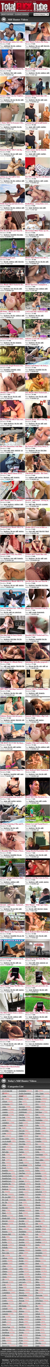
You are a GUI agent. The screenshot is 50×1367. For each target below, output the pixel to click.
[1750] (9, 1311)
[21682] (39, 1109)
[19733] (25, 1144)
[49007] (24, 1319)
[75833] (6, 1284)
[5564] (24, 1300)
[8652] (23, 1343)
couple (19, 73)
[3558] (23, 1202)
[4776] (6, 1128)
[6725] (23, 1125)
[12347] (24, 1114)
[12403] (40, 1130)
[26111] (25, 1091)
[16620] (25, 1120)
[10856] (40, 1197)
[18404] (40, 1287)
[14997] (6, 1160)
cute (40, 666)
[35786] (40, 1181)
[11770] (41, 1178)
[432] (8, 1173)
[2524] (24, 1327)
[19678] (25, 1183)
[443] (9, 1176)
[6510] (23, 1104)
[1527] (24, 1189)
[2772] (39, 1292)
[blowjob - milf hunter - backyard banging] (12, 894)
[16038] (40, 1117)
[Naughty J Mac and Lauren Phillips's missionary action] (37, 733)
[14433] (24, 1146)
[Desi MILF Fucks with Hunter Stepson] (12, 58)
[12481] (39, 1136)
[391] (8, 1183)
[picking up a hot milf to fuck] (12, 166)
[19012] (7, 1186)
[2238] (6, 1287)
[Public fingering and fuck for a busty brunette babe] (12, 193)
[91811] (25, 1218)
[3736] (39, 1189)
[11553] (25, 1157)
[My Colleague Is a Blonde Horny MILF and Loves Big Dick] (12, 652)
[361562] (41, 1271)
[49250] (6, 1213)
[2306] (23, 1138)
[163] (23, 1096)
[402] (38, 1247)
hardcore (32, 46)
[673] (39, 1314)
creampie (45, 504)
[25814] (5, 1093)
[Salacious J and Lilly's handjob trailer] (37, 328)
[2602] (9, 1178)
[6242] (23, 1258)
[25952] (39, 1091)
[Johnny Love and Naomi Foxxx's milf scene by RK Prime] (37, 814)
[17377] (40, 1207)
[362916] (8, 1221)
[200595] (8, 1194)
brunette (18, 343)
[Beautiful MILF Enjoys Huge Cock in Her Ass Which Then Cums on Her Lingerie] (12, 759)
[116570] (40, 1234)
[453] (40, 1149)
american (18, 612)
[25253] (40, 1279)
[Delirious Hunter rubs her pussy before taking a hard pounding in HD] (12, 706)
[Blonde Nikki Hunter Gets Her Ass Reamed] (37, 247)
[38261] (40, 1345)
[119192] (7, 1300)
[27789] (8, 1114)
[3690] (6, 1343)
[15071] (39, 1168)
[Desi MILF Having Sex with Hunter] (37, 166)
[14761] (25, 1231)
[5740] (23, 1247)
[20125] (25, 1173)
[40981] (6, 1340)
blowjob (46, 46)
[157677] (9, 1345)
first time (20, 235)
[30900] (7, 1258)
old (23, 720)
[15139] (40, 1183)
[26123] (24, 1181)
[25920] (40, 1202)
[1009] (6, 1106)
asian (18, 370)
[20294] (40, 1268)
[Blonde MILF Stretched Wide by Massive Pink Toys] (37, 598)
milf (42, 46)
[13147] (24, 1191)
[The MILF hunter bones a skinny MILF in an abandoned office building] (12, 1002)
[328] (7, 1335)
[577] (23, 1194)
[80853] (24, 1324)
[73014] (39, 1311)
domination (38, 1044)
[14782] (41, 1120)
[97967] (26, 1295)
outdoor (18, 46)
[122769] (24, 1276)
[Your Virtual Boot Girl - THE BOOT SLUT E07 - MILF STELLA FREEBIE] (12, 598)
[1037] (22, 1101)
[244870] (23, 1303)
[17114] (24, 1332)
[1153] (24, 1221)
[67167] (24, 1271)
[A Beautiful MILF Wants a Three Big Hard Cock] (12, 840)
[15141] (23, 1340)
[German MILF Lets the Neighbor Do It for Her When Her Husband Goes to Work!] (12, 85)
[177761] (7, 1215)
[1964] (24, 1330)
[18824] (6, 1229)
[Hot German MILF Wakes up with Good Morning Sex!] (37, 220)
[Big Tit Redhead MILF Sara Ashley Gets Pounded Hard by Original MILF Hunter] (12, 409)
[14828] (24, 1170)
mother (43, 127)
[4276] (23, 1337)
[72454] (41, 1295)
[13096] (23, 1266)
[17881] (40, 1274)
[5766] (6, 1210)
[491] (7, 1104)
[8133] (23, 1197)
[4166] (39, 1210)
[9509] (23, 1253)
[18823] (7, 1239)
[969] (5, 1237)
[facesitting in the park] (12, 247)
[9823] (6, 1120)
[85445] (24, 1207)
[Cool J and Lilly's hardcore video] (37, 301)
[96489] (6, 1191)
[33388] (6, 1316)
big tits (13, 46)
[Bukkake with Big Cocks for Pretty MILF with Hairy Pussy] (37, 867)
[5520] (23, 1284)
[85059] (6, 1133)
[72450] (7, 1096)
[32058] (23, 1237)
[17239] (40, 1327)
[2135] (40, 1343)
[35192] (25, 1279)
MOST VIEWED (7, 14)
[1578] (7, 1231)
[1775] (7, 1330)
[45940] (24, 1106)
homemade (40, 612)
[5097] (6, 1226)
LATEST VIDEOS (21, 14)
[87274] (8, 1303)
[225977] (8, 1245)
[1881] (23, 1260)
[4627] (8, 1253)
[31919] (25, 1093)
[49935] (41, 1255)
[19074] (40, 1231)
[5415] (6, 1168)
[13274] (6, 1255)
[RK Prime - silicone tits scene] (12, 301)
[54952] (40, 1170)
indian (31, 181)
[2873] (7, 1242)
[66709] (24, 1274)
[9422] (40, 1319)
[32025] (41, 1250)
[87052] (40, 1138)
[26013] (23, 1215)
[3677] (40, 1194)
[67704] (7, 1314)
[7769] (6, 1154)
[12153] (7, 1295)
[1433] (23, 1160)
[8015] (6, 1276)
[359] (40, 1221)
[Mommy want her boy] (12, 382)
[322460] (8, 1109)
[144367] (7, 1149)
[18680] (24, 1290)
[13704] (41, 1112)
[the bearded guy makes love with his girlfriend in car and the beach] (12, 31)
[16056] (24, 1292)
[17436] (40, 1152)
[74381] (40, 1282)
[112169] (39, 1144)
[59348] (23, 1099)
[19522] (41, 1141)
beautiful (13, 127)
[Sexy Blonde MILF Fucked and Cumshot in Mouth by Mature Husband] (37, 382)
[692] (23, 1130)
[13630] (40, 1245)
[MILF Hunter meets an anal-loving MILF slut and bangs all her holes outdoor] (12, 490)
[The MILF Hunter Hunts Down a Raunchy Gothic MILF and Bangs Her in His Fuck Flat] (12, 463)
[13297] (40, 1239)
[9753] (7, 1207)
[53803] (7, 1091)
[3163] (40, 1146)
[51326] (39, 1125)
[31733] (6, 1157)
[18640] (5, 1099)
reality (38, 127)
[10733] (6, 1266)
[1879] (24, 1239)
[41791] (6, 1165)
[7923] (7, 1130)
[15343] (40, 1337)
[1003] (39, 1213)
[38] (23, 1223)
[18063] (8, 1138)
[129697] (6, 1117)
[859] (40, 1199)
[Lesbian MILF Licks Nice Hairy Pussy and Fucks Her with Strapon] (12, 544)
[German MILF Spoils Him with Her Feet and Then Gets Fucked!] (37, 85)
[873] (40, 1205)
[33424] (40, 1162)
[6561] (7, 1247)
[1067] (40, 1322)
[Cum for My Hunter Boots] (37, 1029)
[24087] (8, 1292)
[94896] (39, 1306)
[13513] (41, 1242)
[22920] (7, 1223)
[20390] (7, 1260)
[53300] (39, 1340)
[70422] (6, 1162)
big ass (38, 46)
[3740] (24, 1117)
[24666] (7, 1298)
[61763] (25, 1245)
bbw (12, 73)
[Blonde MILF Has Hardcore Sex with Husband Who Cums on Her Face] (37, 787)
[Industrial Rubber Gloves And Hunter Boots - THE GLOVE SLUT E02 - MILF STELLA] (12, 948)
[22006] (42, 1160)
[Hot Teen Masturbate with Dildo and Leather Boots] (12, 436)
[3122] (24, 1316)
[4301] (40, 1229)
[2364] (7, 1144)
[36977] (23, 1154)
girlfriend (7, 46)
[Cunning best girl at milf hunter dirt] (37, 112)
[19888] (7, 1125)
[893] (23, 1263)
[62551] (23, 1335)
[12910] (7, 1101)
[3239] (24, 1152)
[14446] (24, 1176)
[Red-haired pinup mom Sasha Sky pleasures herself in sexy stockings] (12, 787)
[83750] (8, 1332)
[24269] (39, 1298)
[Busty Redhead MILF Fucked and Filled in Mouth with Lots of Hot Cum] (37, 759)
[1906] (23, 1322)
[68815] (23, 1136)
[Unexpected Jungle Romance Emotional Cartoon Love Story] (12, 355)
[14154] (6, 1205)
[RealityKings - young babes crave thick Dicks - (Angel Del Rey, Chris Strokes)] (37, 193)
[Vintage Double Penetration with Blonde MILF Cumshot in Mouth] (37, 840)
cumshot (46, 1044)
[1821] (7, 1152)
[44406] (39, 1223)
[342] (39, 1096)
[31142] (40, 1215)
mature (41, 235)
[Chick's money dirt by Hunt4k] (37, 139)
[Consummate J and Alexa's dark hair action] (12, 328)
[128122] (6, 1136)
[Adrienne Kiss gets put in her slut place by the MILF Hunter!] (37, 975)
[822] (5, 1250)
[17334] (40, 1260)
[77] (24, 1306)
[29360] (23, 1213)
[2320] (7, 1271)
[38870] (25, 1199)
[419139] (25, 1210)
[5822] (40, 1332)
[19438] (41, 1300)
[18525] (23, 1168)
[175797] (8, 1199)
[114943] (40, 1104)
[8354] (6, 1146)
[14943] (23, 1255)
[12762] (25, 1282)
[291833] (7, 1202)
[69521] (7, 1170)
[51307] (23, 1122)
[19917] (39, 1218)
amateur (17, 450)
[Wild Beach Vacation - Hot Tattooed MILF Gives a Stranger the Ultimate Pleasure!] (37, 463)
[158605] (40, 1157)
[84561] (23, 1268)
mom (30, 127)
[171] (8, 1234)
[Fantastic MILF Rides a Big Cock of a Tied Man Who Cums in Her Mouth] (37, 706)
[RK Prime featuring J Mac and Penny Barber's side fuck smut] (12, 814)
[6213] (6, 1324)
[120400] (24, 1229)
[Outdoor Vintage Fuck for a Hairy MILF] (12, 867)
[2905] (7, 1263)
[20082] (40, 1122)
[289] (6, 1306)
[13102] (39, 1114)
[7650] (40, 1284)
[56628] (24, 1250)
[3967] (23, 1308)
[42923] (40, 1106)
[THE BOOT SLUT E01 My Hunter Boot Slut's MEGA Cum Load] (12, 733)
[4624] (40, 1276)
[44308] (7, 1282)
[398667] (41, 1099)
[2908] (39, 1237)
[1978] (39, 1263)
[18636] (40, 1128)
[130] (8, 1327)
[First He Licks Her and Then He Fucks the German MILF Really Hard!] (12, 220)
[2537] (8, 1197)
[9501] (39, 1258)
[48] (23, 1234)
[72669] (24, 1141)
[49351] (23, 1314)
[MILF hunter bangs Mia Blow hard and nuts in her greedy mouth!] (12, 975)
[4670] (39, 1330)
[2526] (41, 1191)
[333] (40, 1253)
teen (41, 208)
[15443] (40, 1303)
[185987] (40, 1290)
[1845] (25, 1109)
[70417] (7, 1274)
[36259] (24, 1133)
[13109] (40, 1173)
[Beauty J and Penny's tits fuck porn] (37, 355)
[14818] (25, 1226)
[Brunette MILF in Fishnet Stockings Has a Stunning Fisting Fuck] (37, 679)
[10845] (24, 1149)
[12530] (7, 1112)
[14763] (8, 1218)
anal (45, 100)
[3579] (25, 1165)
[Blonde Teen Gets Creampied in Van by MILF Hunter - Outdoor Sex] (37, 274)
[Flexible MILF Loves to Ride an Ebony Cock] (37, 517)
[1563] (9, 1141)
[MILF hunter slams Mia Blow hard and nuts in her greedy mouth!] (37, 1002)
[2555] (39, 1308)
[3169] (40, 1176)
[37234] (40, 1335)
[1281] (25, 1112)
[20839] (23, 1178)
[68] (6, 1189)
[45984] (40, 1165)
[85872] (41, 1226)
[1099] (24, 1242)
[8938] (5, 1279)
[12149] (40, 1316)
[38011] (23, 1205)
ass (22, 450)
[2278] (24, 1186)
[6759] (41, 1154)
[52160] (6, 1337)
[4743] (6, 1322)
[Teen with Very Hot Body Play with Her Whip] (37, 948)
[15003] (7, 1290)
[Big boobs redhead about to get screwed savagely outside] (37, 58)
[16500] (7, 1268)
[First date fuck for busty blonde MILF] (12, 625)
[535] (23, 1287)
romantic (13, 370)
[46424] (40, 1101)
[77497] (24, 1298)
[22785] (41, 1266)
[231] (8, 1181)
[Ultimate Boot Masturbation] (12, 1056)
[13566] (8, 1122)
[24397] (7, 1308)
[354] (39, 1186)
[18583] (24, 1162)
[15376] (24, 1311)
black (47, 531)
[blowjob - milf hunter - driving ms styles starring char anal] (37, 490)
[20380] (40, 1324)
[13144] (6, 1319)
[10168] (42, 1093)
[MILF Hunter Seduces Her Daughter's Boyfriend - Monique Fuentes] (37, 31)
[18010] (23, 1345)
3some (45, 909)
